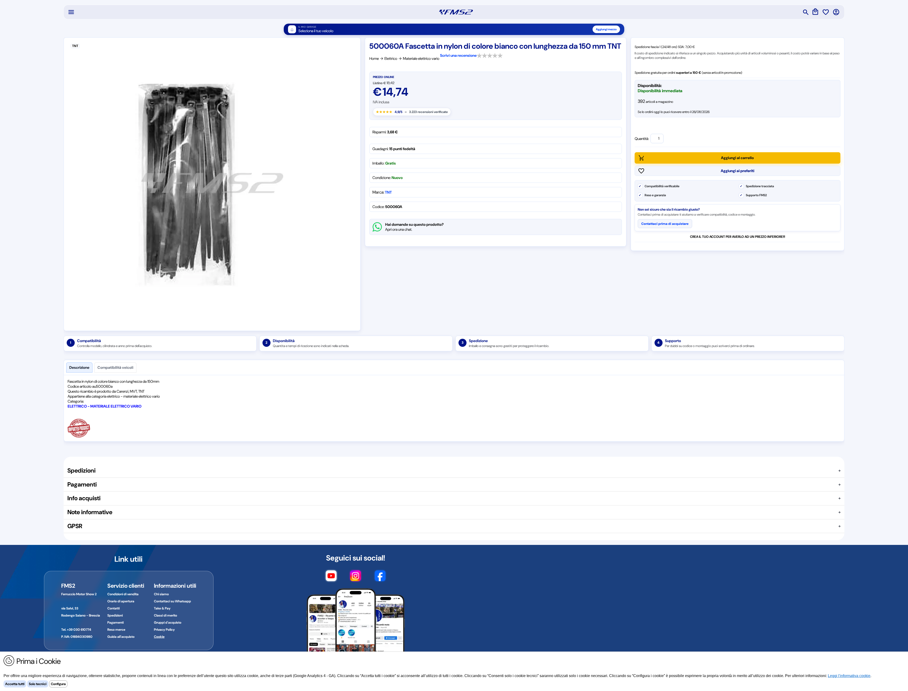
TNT (388, 192)
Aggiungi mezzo (606, 29)
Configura (58, 684)
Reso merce (116, 629)
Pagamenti (115, 622)
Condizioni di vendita (123, 594)
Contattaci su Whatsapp (172, 601)
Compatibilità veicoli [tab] (115, 367)
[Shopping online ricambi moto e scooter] (456, 12)
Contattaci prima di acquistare (665, 224)
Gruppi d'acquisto (167, 622)
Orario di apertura (120, 601)
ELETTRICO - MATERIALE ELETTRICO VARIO (104, 406)
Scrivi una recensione (458, 55)
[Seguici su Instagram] (355, 578)
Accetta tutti (15, 684)
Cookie (159, 637)
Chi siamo (161, 594)
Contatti (113, 608)
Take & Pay (162, 608)
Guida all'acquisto (121, 637)
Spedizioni (115, 615)
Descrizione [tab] (79, 367)
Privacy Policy (164, 629)
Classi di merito (165, 615)
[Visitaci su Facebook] (380, 578)
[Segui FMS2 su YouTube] (331, 578)
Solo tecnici (38, 684)
